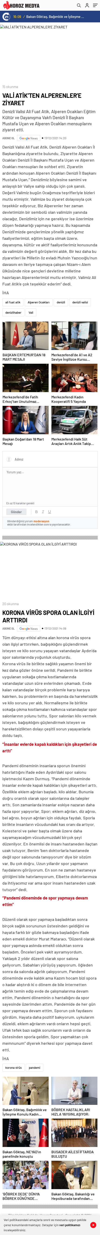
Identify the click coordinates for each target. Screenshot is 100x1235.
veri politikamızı (69, 1225)
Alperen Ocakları (39, 302)
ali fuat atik (12, 302)
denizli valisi (80, 302)
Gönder (16, 512)
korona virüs (13, 1067)
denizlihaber (13, 312)
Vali (31, 312)
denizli (61, 302)
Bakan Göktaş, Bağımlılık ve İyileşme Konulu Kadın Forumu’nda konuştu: (56, 16)
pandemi (34, 1067)
